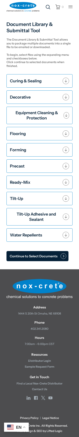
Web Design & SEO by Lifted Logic (39, 431)
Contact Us (39, 389)
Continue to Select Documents (34, 256)
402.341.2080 (39, 329)
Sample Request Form (39, 366)
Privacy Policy (29, 418)
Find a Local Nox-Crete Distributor (39, 383)
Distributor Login (39, 361)
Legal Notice (50, 418)
